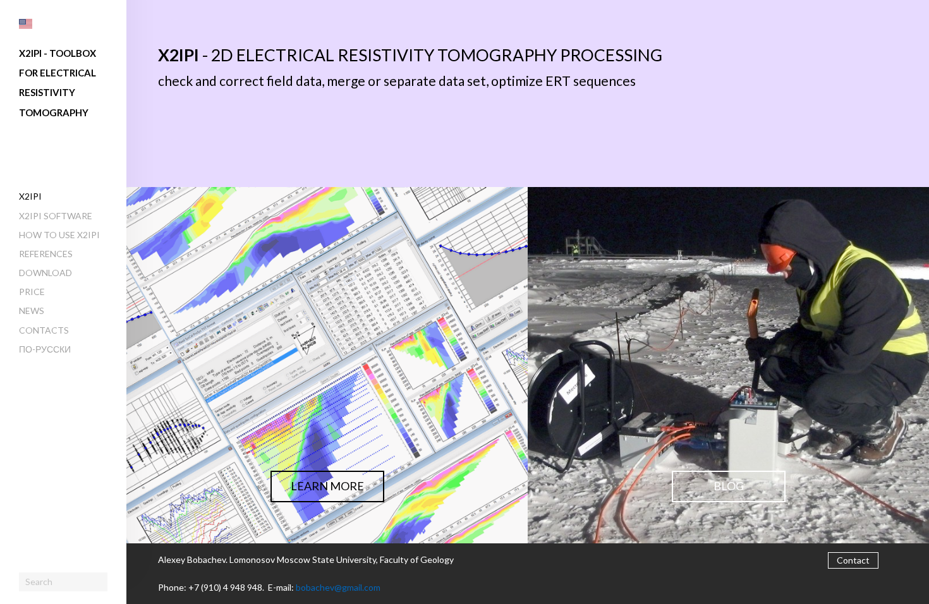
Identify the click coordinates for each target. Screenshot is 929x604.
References (46, 253)
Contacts (44, 330)
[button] (25, 23)
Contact (853, 560)
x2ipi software (55, 215)
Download (45, 272)
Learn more (327, 486)
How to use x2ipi (59, 234)
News (31, 310)
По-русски (45, 349)
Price (32, 291)
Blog (728, 486)
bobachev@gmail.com (338, 587)
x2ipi (30, 196)
